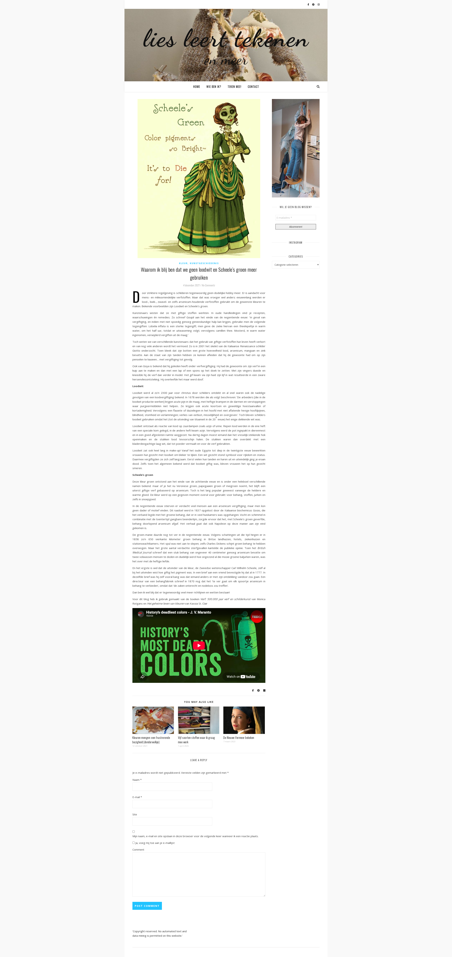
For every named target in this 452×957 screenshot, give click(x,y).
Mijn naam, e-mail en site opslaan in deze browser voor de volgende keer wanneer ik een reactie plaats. (195, 836)
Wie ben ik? (213, 86)
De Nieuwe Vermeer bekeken (238, 738)
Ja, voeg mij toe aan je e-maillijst (155, 843)
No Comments (208, 285)
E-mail (137, 797)
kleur (183, 263)
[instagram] (319, 4)
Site (134, 814)
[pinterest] (313, 4)
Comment (138, 849)
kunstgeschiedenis (204, 263)
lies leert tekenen (226, 38)
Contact (253, 86)
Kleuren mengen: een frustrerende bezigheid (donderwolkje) (151, 740)
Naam (137, 779)
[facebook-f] (309, 4)
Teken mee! (234, 86)
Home (196, 86)
